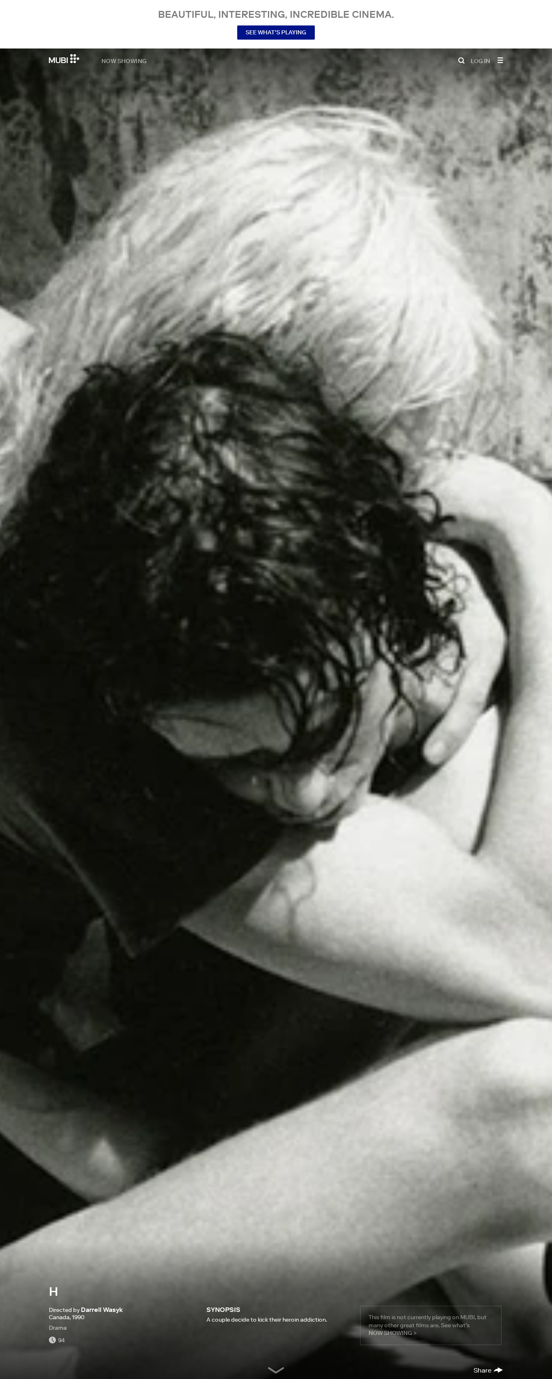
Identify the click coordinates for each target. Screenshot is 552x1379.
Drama (58, 1327)
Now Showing (124, 60)
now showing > (393, 1333)
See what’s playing (276, 32)
